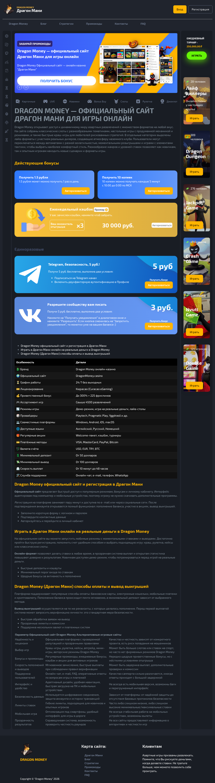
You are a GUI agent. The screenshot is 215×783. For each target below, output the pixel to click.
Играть (57, 80)
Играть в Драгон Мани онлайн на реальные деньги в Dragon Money (65, 349)
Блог (43, 23)
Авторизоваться (76, 190)
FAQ (143, 23)
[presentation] (19, 87)
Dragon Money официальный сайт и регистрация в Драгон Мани (64, 345)
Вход (180, 9)
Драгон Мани (94, 755)
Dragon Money (18, 23)
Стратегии (66, 23)
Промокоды (94, 23)
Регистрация (200, 9)
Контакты (121, 23)
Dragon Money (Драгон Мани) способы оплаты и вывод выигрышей (65, 353)
